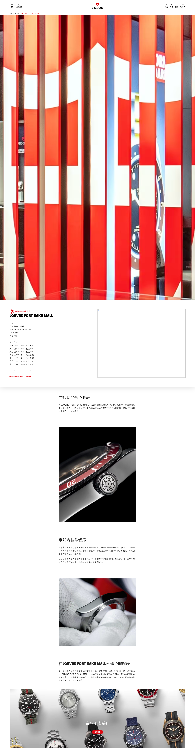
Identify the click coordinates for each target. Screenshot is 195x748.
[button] (176, 6)
